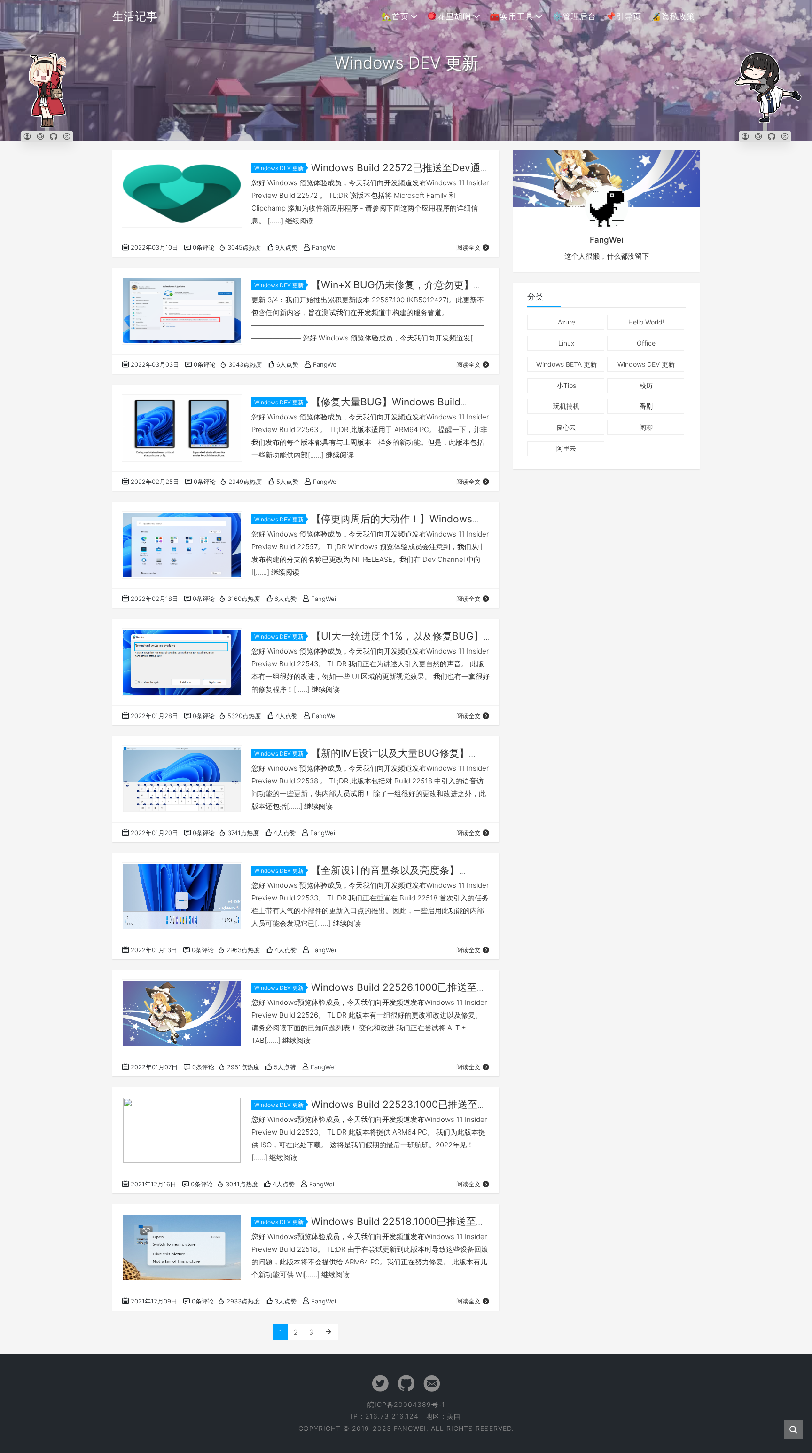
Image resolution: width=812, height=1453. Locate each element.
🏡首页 (395, 16)
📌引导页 (623, 16)
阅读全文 (468, 247)
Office (646, 343)
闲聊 (646, 427)
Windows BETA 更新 (566, 364)
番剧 (646, 406)
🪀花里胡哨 (449, 16)
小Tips (566, 385)
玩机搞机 (566, 406)
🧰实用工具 (512, 16)
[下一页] (328, 1332)
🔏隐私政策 (673, 16)
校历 (646, 385)
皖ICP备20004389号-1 (406, 1404)
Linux (566, 343)
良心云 (566, 427)
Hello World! (646, 322)
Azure (566, 322)
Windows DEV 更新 (279, 168)
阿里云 (566, 448)
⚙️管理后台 (574, 16)
